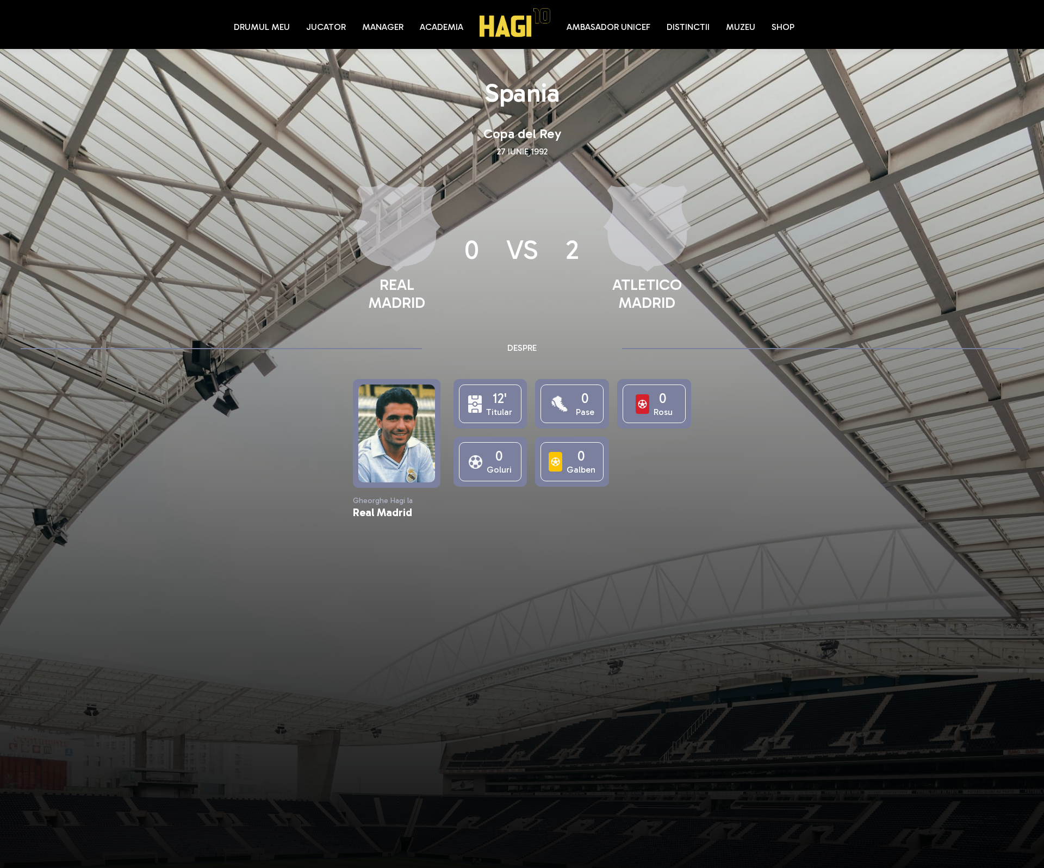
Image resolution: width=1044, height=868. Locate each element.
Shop (783, 27)
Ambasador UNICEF (608, 27)
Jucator (326, 27)
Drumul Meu (262, 27)
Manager (382, 27)
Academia (441, 27)
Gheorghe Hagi (515, 22)
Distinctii (688, 27)
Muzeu (740, 27)
